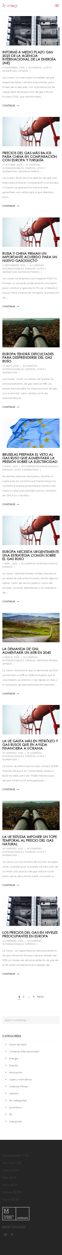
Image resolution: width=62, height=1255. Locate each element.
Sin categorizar (18, 1100)
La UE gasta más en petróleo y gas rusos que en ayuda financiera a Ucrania (30, 744)
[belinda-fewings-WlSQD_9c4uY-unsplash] (31, 30)
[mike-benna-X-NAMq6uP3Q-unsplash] (31, 627)
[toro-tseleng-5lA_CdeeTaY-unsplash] (31, 332)
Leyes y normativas (26, 469)
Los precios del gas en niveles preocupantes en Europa (30, 934)
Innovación (16, 1072)
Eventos (13, 1065)
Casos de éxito (18, 1044)
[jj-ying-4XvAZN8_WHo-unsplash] (31, 131)
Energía (36, 67)
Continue (8, 105)
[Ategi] (9, 5)
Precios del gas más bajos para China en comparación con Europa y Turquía (29, 156)
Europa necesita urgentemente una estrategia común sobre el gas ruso (30, 555)
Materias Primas (28, 171)
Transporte (15, 1121)
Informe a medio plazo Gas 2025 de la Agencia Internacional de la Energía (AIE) (29, 57)
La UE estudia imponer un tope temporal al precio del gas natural (29, 840)
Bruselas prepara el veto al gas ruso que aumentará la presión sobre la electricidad (29, 458)
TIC (11, 1114)
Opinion (23, 71)
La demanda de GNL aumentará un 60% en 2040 (26, 651)
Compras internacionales (41, 466)
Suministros (15, 1107)
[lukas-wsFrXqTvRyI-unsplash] (31, 433)
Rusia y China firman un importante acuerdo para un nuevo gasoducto (29, 257)
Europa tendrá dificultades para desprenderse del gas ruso (28, 357)
